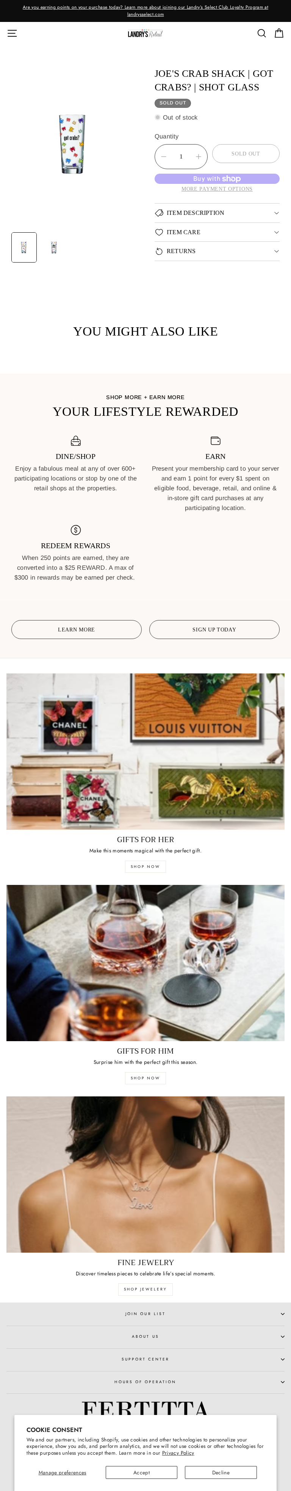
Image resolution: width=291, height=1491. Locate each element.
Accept (141, 1472)
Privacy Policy (178, 1453)
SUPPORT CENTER (146, 1359)
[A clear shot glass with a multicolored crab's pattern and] (73, 145)
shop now (145, 866)
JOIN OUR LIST (145, 1314)
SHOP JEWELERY (145, 1289)
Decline (221, 1472)
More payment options (217, 189)
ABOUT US (145, 1336)
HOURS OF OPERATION (145, 1382)
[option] (145, 11)
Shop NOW (145, 1078)
